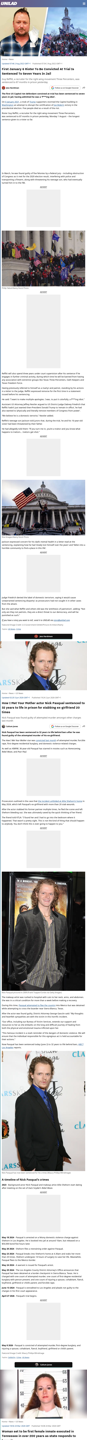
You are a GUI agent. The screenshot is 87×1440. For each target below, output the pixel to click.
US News (11, 629)
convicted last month (46, 740)
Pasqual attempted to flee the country (37, 1005)
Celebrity (11, 1357)
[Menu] (84, 4)
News (11, 59)
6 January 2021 (12, 101)
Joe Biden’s (59, 105)
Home (4, 59)
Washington (7, 105)
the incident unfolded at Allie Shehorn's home (60, 801)
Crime (18, 629)
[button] (83, 88)
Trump (32, 101)
